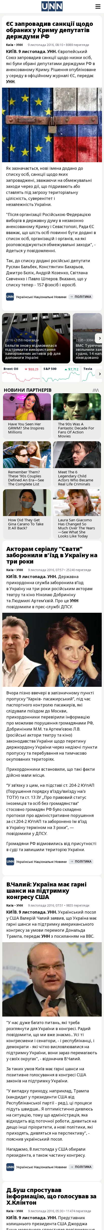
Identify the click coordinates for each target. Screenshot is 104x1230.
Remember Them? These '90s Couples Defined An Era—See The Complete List (26, 477)
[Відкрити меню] (97, 6)
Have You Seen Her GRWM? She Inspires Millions (26, 427)
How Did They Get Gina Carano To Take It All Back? (25, 523)
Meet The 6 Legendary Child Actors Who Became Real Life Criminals (75, 477)
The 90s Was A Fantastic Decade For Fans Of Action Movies (76, 429)
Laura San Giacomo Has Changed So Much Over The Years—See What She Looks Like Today (76, 527)
